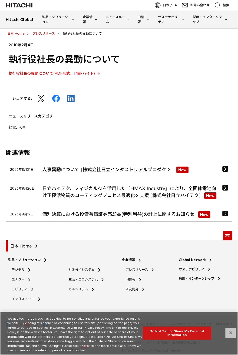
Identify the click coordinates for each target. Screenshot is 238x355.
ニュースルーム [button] (115, 19)
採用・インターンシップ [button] (207, 19)
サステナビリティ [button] (168, 19)
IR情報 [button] (141, 19)
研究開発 (134, 289)
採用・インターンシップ (196, 278)
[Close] (230, 333)
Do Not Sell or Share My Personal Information (177, 333)
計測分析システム (82, 270)
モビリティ (20, 289)
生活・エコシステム (83, 279)
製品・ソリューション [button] (55, 19)
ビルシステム (78, 289)
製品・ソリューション (24, 260)
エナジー (18, 279)
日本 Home (21, 246)
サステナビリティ (192, 269)
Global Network (192, 260)
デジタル (18, 270)
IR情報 (131, 279)
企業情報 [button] (88, 19)
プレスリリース (137, 270)
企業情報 (128, 260)
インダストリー (23, 299)
